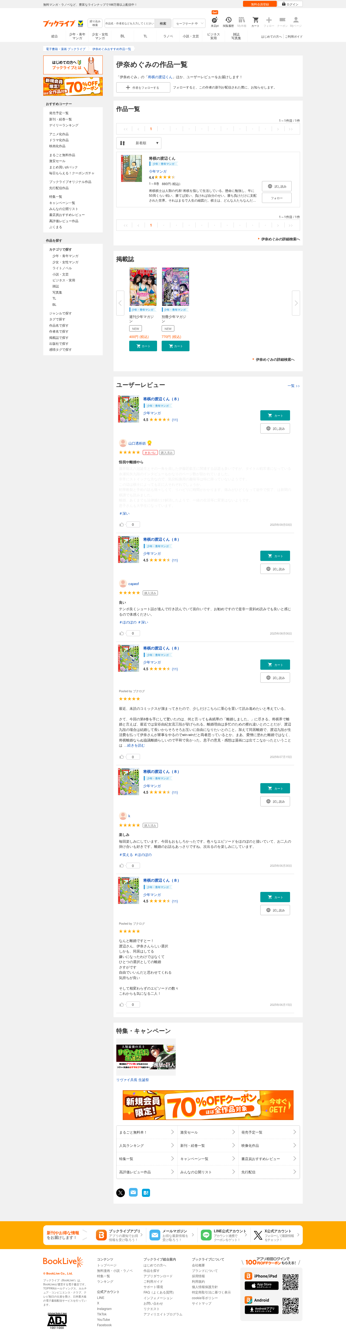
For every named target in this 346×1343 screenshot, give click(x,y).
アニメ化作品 (59, 134)
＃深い (124, 513)
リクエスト (152, 1308)
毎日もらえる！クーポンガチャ (72, 172)
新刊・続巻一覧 (60, 119)
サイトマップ (201, 1303)
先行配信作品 (59, 187)
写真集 (57, 292)
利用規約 (198, 1281)
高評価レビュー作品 (63, 220)
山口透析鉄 (137, 443)
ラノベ (168, 36)
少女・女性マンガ (100, 36)
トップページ (107, 1265)
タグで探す (57, 319)
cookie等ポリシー (205, 1297)
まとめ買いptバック (63, 167)
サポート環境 (153, 1286)
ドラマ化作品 (59, 139)
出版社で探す (59, 343)
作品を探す (152, 1270)
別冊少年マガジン (174, 318)
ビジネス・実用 (63, 280)
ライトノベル (62, 267)
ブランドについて (205, 1270)
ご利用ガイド (294, 36)
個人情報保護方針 (205, 1286)
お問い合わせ (153, 1303)
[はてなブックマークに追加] (146, 1196)
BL (123, 35)
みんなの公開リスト (63, 208)
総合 (54, 36)
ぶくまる (55, 226)
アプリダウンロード (158, 1275)
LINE (100, 1297)
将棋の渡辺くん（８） (162, 398)
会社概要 (198, 1265)
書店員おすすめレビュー (67, 214)
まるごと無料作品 (62, 154)
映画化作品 (57, 145)
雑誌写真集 (236, 36)
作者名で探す (59, 331)
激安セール (57, 160)
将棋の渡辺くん (160, 76)
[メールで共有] (133, 1195)
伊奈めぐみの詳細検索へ (280, 238)
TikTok (102, 1314)
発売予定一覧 (59, 112)
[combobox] (129, 23)
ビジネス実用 (213, 36)
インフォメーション (158, 1297)
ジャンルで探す (60, 313)
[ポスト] (120, 1192)
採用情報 (198, 1275)
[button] (143, 346)
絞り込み (95, 23)
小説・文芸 (191, 36)
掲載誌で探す (59, 337)
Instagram (104, 1308)
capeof (133, 583)
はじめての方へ (271, 36)
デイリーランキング (63, 125)
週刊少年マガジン (141, 318)
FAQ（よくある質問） (160, 1292)
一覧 (294, 385)
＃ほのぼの (128, 622)
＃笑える (126, 854)
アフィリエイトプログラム (163, 1314)
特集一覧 (55, 196)
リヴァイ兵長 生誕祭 (132, 1079)
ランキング (105, 1281)
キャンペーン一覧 (62, 202)
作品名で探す (59, 325)
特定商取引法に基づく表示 (211, 1292)
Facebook (104, 1324)
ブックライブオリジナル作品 (70, 181)
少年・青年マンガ (77, 36)
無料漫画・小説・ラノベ (115, 1270)
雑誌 (55, 286)
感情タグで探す (60, 349)
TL (145, 36)
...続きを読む (134, 745)
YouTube (103, 1319)
